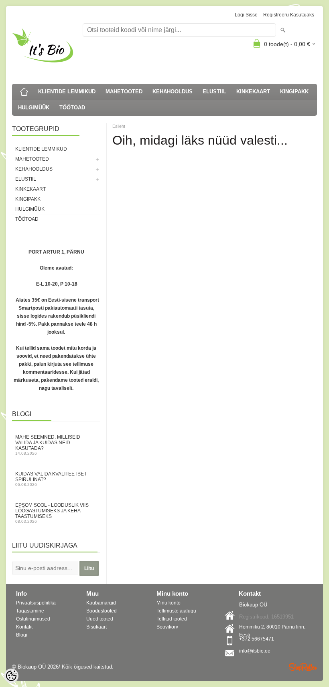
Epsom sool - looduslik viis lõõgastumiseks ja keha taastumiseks (52, 513)
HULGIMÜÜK (33, 108)
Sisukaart (96, 627)
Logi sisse (246, 15)
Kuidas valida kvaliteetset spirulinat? (51, 479)
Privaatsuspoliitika (36, 603)
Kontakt (24, 627)
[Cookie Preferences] (11, 676)
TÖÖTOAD (72, 108)
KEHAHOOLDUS (172, 92)
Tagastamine (30, 611)
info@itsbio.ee (254, 651)
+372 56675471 (256, 639)
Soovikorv (167, 627)
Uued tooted (99, 619)
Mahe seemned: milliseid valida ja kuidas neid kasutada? (47, 444)
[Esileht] (24, 92)
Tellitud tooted (171, 619)
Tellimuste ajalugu (176, 611)
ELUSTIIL (214, 92)
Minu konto (168, 603)
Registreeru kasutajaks (288, 15)
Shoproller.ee (303, 667)
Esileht (118, 126)
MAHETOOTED (124, 92)
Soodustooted (101, 611)
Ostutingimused (33, 619)
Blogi (21, 635)
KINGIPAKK (294, 92)
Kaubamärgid (101, 603)
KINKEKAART (253, 92)
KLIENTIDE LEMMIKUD (66, 92)
